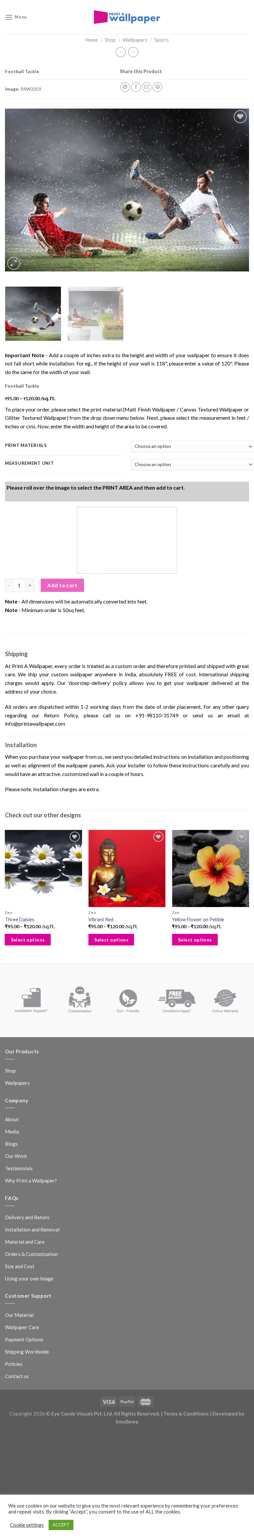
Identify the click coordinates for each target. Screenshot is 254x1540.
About (12, 1119)
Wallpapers (135, 40)
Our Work (16, 1156)
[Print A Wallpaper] (127, 17)
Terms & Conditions (186, 1414)
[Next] (236, 190)
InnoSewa (127, 1421)
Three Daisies (19, 919)
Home (91, 40)
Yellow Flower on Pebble (198, 919)
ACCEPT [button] (61, 1524)
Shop (110, 40)
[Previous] (18, 190)
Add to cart (62, 585)
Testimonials (19, 1168)
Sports (161, 40)
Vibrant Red (100, 919)
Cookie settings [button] (27, 1525)
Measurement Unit (29, 463)
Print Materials (26, 445)
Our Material (19, 1315)
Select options (28, 939)
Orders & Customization (31, 1254)
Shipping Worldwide (27, 1352)
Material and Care (25, 1242)
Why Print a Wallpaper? (31, 1180)
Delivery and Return (27, 1217)
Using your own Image (29, 1278)
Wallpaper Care (22, 1327)
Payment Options (24, 1339)
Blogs (11, 1144)
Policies (13, 1364)
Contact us (17, 1376)
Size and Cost (19, 1266)
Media (12, 1131)
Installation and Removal (32, 1229)
